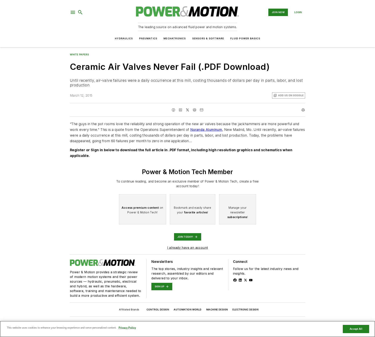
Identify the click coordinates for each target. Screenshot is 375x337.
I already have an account (187, 248)
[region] (187, 329)
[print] (303, 110)
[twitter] (187, 110)
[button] (73, 12)
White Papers (79, 54)
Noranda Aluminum (206, 130)
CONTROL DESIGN (157, 309)
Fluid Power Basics (245, 38)
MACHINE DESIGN (217, 309)
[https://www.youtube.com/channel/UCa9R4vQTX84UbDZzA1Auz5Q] (251, 280)
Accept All (356, 328)
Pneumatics (148, 38)
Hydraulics (124, 38)
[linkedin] (180, 110)
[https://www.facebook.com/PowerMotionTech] (235, 280)
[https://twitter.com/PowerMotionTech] (245, 280)
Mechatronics (174, 38)
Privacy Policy (127, 327)
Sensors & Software (208, 38)
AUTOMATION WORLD (187, 309)
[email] (202, 110)
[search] (80, 12)
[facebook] (173, 110)
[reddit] (194, 110)
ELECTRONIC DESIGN (245, 309)
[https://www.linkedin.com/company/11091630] (240, 280)
